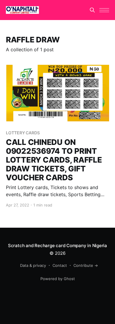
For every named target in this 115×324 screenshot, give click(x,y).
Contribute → (85, 265)
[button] (104, 10)
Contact (59, 265)
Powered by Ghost (57, 278)
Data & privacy (33, 265)
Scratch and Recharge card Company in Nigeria (57, 245)
